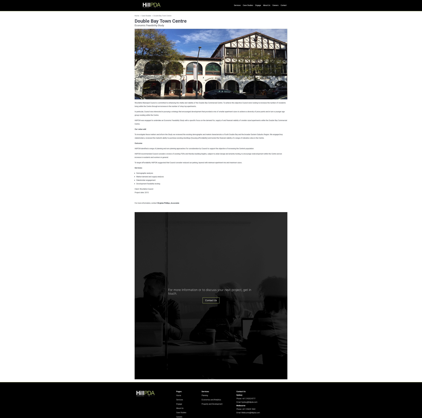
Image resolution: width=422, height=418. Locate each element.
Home (137, 16)
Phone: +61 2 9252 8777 (245, 398)
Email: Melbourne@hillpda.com (248, 412)
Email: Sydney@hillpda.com (246, 402)
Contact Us (211, 300)
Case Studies (146, 16)
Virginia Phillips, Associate (168, 203)
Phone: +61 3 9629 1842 (245, 409)
